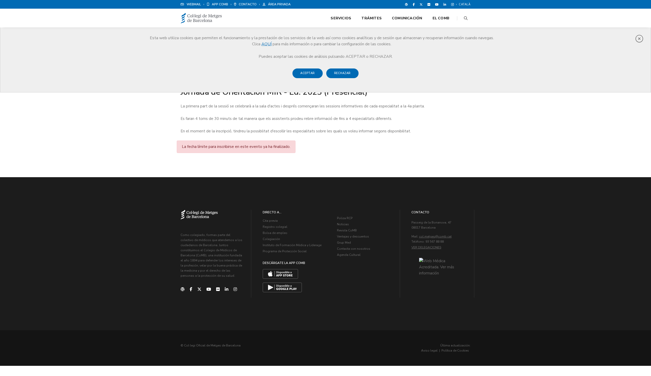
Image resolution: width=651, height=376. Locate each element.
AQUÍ (266, 44)
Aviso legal (429, 351)
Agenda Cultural (349, 255)
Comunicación (407, 18)
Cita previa (270, 221)
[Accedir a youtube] (437, 4)
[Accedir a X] (421, 4)
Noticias (343, 224)
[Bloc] (406, 4)
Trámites (371, 18)
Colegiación (271, 239)
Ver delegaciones (426, 247)
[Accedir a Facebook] (414, 4)
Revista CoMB (347, 230)
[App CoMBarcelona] (280, 274)
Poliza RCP (344, 218)
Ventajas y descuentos (353, 236)
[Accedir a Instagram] (451, 4)
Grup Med (344, 243)
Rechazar (342, 73)
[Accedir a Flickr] (428, 4)
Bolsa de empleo (275, 233)
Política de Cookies (455, 351)
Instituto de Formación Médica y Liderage (292, 245)
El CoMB (441, 18)
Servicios (341, 18)
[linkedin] (226, 289)
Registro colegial (275, 227)
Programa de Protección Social (285, 251)
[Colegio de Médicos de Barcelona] (201, 18)
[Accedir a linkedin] (444, 4)
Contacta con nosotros (353, 249)
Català (464, 4)
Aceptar (307, 73)
